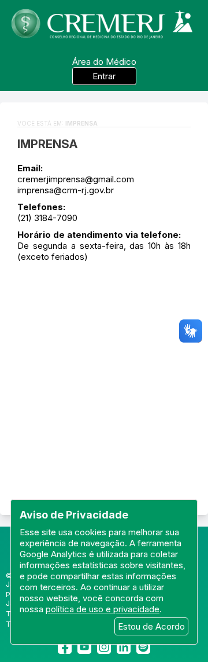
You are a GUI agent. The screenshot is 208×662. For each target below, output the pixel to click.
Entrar (104, 76)
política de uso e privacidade (102, 609)
